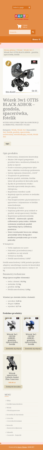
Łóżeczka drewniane (14, 421)
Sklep (9, 400)
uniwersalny (8, 134)
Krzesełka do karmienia (15, 415)
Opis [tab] (7, 144)
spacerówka (25, 132)
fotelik (9, 132)
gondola (16, 132)
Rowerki (10, 425)
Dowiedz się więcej (13, 349)
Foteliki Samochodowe (14, 404)
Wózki (19, 50)
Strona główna (9, 50)
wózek (29, 134)
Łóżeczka (10, 418)
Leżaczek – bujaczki (14, 435)
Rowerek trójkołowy (14, 428)
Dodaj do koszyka (13, 387)
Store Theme (22, 447)
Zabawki (10, 432)
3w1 (4, 132)
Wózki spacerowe (13, 410)
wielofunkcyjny (20, 134)
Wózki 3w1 (28, 50)
